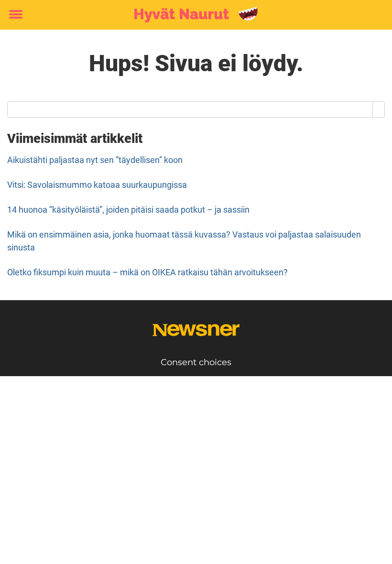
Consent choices (196, 362)
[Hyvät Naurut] (192, 15)
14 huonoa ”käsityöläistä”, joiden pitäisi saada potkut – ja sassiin (128, 210)
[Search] (379, 109)
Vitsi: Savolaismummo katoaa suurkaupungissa (97, 185)
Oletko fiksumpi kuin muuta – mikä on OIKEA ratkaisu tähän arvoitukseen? (147, 272)
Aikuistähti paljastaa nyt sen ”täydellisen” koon (95, 160)
